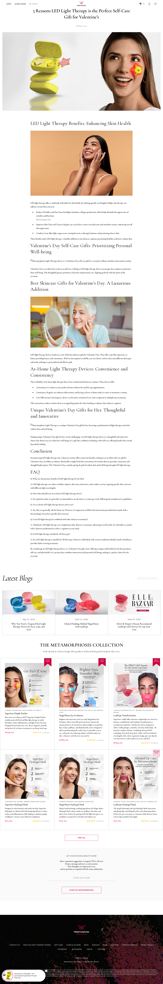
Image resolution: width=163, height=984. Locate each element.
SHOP (8, 4)
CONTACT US (14, 945)
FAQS (105, 945)
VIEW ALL (81, 838)
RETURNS (114, 945)
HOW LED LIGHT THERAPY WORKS (37, 945)
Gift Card (58, 945)
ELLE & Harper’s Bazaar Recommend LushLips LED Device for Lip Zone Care (134, 626)
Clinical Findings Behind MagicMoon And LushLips (81, 625)
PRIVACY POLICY (147, 945)
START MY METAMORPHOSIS (81, 890)
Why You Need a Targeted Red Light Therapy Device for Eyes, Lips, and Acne (28, 626)
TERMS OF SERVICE (129, 945)
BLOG (86, 945)
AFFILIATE (96, 945)
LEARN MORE (20, 4)
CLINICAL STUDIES (73, 945)
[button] (33, 4)
